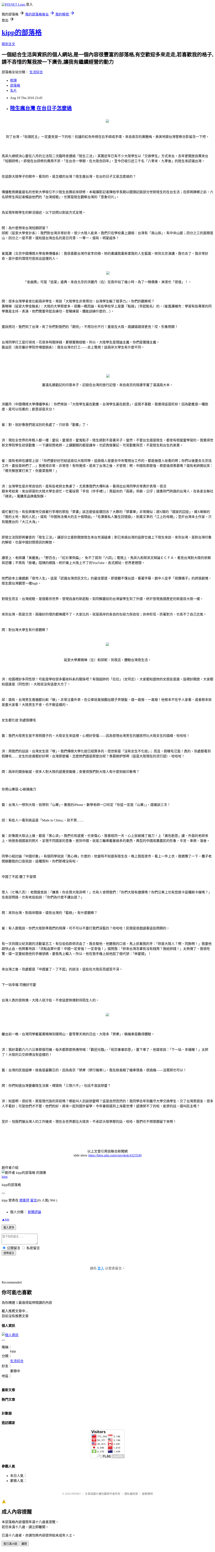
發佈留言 (8, 1253)
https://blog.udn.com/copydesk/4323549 (115, 1155)
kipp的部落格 (22, 32)
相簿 (13, 80)
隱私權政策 (131, 1493)
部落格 (15, 85)
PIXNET (76, 1493)
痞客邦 (24, 1200)
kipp (5, 1176)
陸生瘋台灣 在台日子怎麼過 (41, 108)
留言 (33, 1200)
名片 (13, 90)
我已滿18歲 (10, 1543)
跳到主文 (8, 44)
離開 (24, 1543)
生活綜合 (36, 72)
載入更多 (8, 1227)
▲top (5, 1219)
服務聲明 (147, 1493)
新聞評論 (34, 1212)
